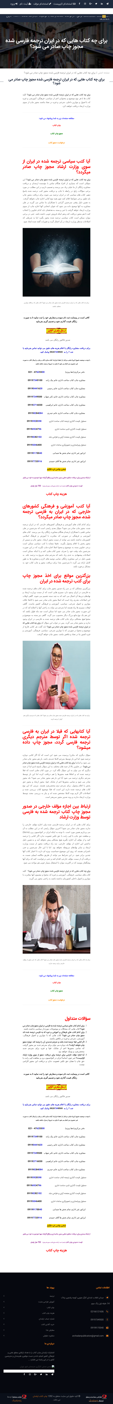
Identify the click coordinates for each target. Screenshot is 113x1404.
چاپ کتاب (50, 1307)
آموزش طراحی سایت (46, 1302)
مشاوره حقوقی (48, 1336)
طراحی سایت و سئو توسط (95, 1399)
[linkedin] (102, 4)
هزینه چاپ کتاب (48, 1313)
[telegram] (107, 4)
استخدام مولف (41, 4)
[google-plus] (91, 4)
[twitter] (96, 4)
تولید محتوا (17, 1397)
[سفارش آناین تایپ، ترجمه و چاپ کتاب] (56, 331)
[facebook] (79, 4)
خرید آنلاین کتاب (47, 1324)
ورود (12, 4)
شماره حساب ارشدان (46, 1319)
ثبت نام (24, 4)
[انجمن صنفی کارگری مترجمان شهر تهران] (29, 1367)
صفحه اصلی (103, 73)
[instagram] (85, 4)
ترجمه (52, 1296)
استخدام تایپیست (63, 4)
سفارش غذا (50, 1330)
